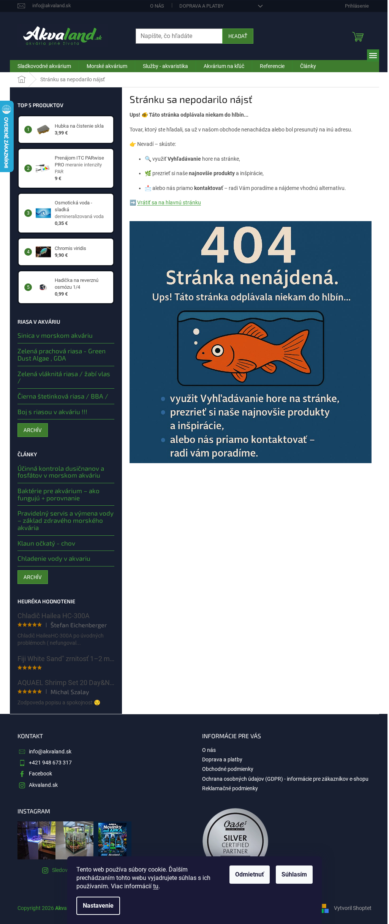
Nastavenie (98, 905)
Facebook (40, 774)
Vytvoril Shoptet (353, 908)
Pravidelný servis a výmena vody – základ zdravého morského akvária (65, 520)
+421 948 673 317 (50, 762)
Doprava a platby (201, 6)
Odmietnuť (249, 874)
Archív (33, 430)
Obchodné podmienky (227, 769)
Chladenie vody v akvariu (53, 558)
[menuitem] (44, 66)
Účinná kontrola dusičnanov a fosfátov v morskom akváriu (60, 472)
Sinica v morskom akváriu (55, 335)
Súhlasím (294, 874)
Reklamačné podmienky (230, 788)
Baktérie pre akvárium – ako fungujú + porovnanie (58, 494)
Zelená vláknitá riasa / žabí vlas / (63, 377)
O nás (157, 6)
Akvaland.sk (43, 785)
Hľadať (237, 36)
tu (155, 886)
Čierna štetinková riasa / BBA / (62, 396)
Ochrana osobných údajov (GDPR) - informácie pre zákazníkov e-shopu (285, 779)
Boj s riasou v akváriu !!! (52, 411)
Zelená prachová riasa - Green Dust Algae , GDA (61, 354)
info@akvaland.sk (50, 751)
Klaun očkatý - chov (46, 543)
